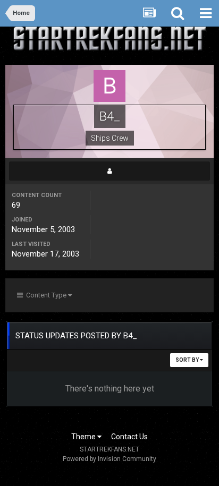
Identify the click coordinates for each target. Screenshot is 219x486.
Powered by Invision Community (109, 459)
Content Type (45, 295)
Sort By (187, 360)
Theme (84, 436)
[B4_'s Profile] (109, 171)
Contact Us (129, 436)
